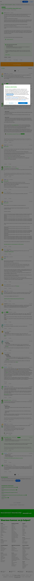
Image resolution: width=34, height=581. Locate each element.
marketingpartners (10, 94)
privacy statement (15, 97)
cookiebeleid (8, 97)
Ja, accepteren (22, 103)
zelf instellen (24, 99)
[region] (17, 94)
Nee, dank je (11, 103)
